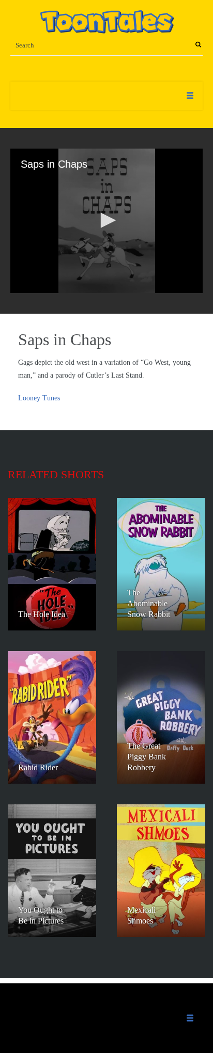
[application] (106, 221)
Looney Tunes (39, 398)
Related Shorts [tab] (56, 474)
